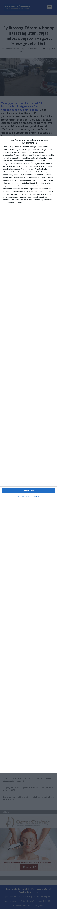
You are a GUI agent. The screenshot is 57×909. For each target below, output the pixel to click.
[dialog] (28, 454)
